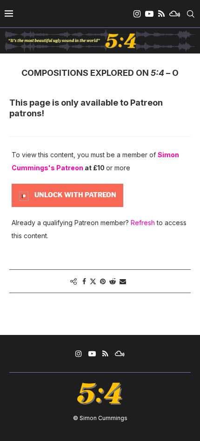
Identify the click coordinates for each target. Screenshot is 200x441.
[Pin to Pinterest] (103, 281)
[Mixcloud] (174, 13)
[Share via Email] (123, 281)
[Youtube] (149, 13)
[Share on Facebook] (84, 281)
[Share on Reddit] (112, 281)
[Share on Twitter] (93, 281)
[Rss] (161, 13)
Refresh (143, 223)
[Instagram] (136, 13)
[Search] (190, 13)
